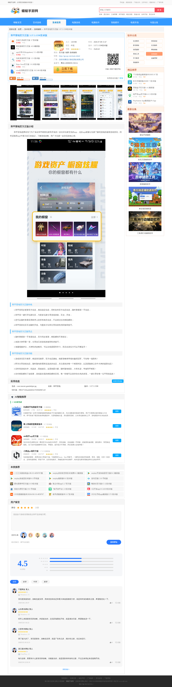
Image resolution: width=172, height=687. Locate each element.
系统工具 (136, 54)
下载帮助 (107, 678)
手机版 (122, 2)
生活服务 (154, 45)
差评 (45, 582)
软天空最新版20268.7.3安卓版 (144, 81)
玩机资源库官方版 (28, 58)
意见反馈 (99, 678)
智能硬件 (115, 22)
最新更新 (129, 2)
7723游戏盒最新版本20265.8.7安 (145, 74)
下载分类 (137, 2)
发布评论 (113, 542)
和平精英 (122, 14)
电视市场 (135, 22)
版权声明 (82, 678)
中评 (35, 582)
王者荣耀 (114, 14)
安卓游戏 (37, 22)
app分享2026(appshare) (29, 52)
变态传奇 (152, 14)
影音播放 (136, 45)
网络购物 (154, 49)
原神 (100, 14)
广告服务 (90, 678)
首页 (20, 29)
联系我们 (65, 678)
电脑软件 (96, 22)
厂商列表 (160, 2)
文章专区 (145, 2)
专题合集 (154, 22)
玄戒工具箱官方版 (27, 40)
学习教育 (136, 58)
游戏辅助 (37, 29)
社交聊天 (136, 41)
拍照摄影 (136, 49)
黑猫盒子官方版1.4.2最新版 (143, 88)
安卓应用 (57, 22)
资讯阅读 (154, 41)
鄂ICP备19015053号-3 (86, 684)
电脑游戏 (76, 22)
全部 (14, 582)
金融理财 (154, 58)
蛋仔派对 (107, 14)
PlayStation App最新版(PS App (144, 101)
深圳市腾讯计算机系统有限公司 (71, 60)
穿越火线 (137, 14)
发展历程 (73, 678)
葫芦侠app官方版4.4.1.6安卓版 (145, 94)
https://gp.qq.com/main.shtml (69, 56)
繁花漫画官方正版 (28, 46)
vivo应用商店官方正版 (31, 70)
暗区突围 (129, 14)
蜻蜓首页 (17, 22)
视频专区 (152, 2)
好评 (25, 582)
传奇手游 (144, 14)
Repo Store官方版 (28, 64)
